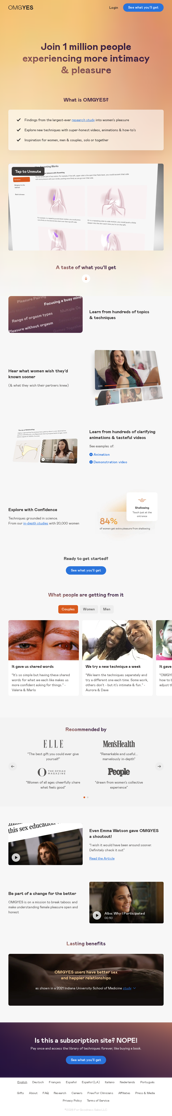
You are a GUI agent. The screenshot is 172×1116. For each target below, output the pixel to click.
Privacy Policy (72, 1100)
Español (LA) (91, 1082)
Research (60, 1093)
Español (71, 1082)
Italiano (110, 1082)
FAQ (46, 1093)
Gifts (20, 1093)
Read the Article (102, 858)
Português (147, 1082)
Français (55, 1082)
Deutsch (38, 1082)
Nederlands (127, 1082)
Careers (77, 1093)
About (33, 1093)
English (22, 1082)
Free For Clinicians (100, 1093)
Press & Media (145, 1093)
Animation (102, 454)
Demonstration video (110, 462)
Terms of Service (98, 1100)
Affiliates (124, 1093)
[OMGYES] (20, 7)
